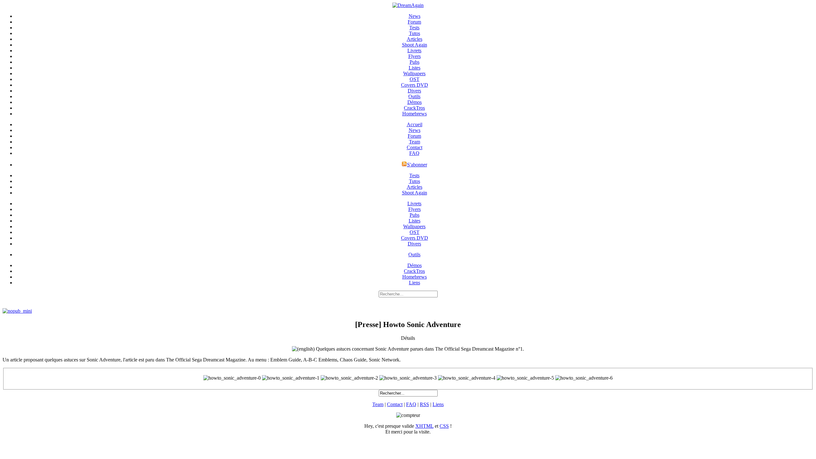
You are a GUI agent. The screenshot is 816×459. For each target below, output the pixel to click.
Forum (414, 22)
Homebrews (414, 113)
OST (414, 79)
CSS (444, 426)
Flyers (414, 56)
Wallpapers (414, 73)
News (414, 16)
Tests (414, 27)
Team (414, 141)
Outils (414, 96)
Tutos (414, 33)
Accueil (414, 124)
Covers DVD (414, 85)
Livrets (414, 50)
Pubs (414, 62)
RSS (424, 404)
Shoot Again (414, 44)
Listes (414, 67)
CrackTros (414, 108)
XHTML (424, 426)
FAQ (414, 153)
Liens (414, 282)
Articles (414, 39)
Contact (414, 147)
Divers (414, 90)
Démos (414, 102)
